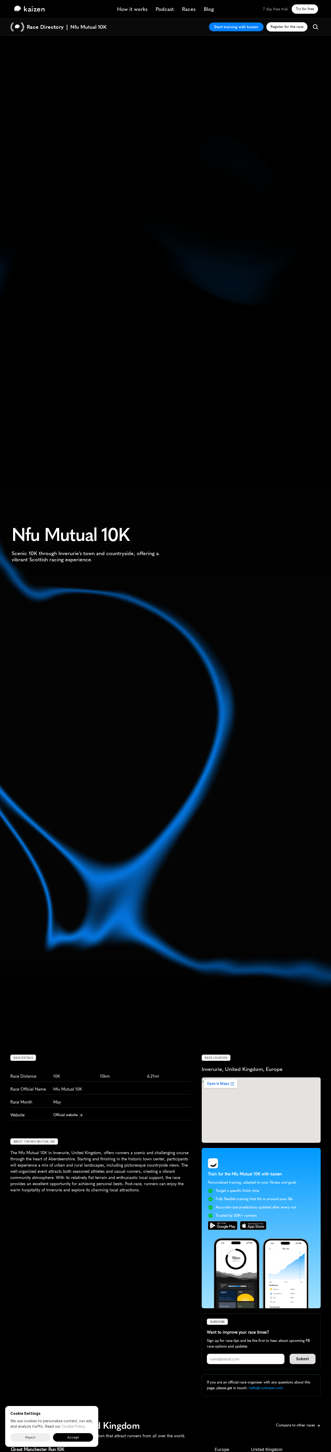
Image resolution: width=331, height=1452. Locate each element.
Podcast (165, 9)
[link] (31, 9)
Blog (209, 9)
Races (188, 9)
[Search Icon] (315, 27)
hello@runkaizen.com (266, 1388)
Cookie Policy (73, 1426)
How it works (132, 9)
